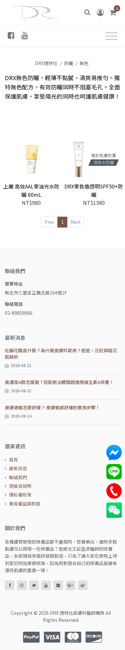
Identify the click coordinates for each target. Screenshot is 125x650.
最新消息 (18, 468)
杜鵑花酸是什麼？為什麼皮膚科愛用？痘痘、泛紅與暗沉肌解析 (61, 353)
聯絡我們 (18, 477)
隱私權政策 (20, 494)
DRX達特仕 (46, 63)
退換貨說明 (20, 486)
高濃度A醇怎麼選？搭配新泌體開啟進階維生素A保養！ (59, 382)
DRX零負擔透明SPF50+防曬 (93, 190)
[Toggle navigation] (111, 36)
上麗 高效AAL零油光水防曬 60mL (31, 190)
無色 (83, 63)
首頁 (13, 459)
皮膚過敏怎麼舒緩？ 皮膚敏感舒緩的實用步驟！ (52, 407)
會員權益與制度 (24, 503)
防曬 (68, 63)
